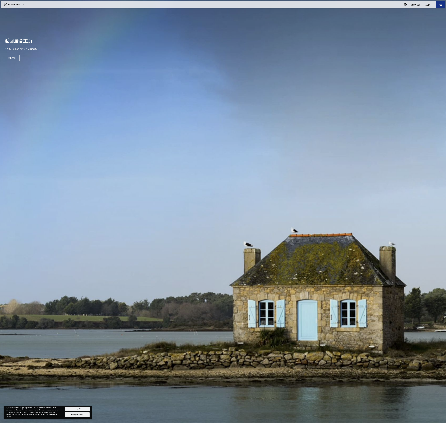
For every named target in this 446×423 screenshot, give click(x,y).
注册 (418, 5)
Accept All (77, 409)
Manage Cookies (77, 414)
